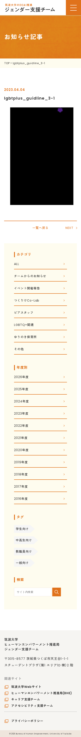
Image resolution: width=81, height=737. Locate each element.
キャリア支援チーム (25, 699)
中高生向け (24, 540)
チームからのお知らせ (30, 276)
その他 (19, 349)
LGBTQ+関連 (23, 325)
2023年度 (21, 414)
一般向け (22, 563)
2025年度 (21, 389)
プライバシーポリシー (27, 721)
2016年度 (21, 499)
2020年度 (21, 450)
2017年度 (21, 487)
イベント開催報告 (27, 288)
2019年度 (21, 462)
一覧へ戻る (40, 228)
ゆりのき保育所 (25, 337)
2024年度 (21, 402)
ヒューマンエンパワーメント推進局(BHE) (41, 693)
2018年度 (21, 475)
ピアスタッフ (23, 313)
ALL (16, 264)
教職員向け (24, 551)
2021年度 (20, 438)
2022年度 (21, 426)
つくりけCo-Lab (26, 301)
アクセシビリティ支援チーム (32, 706)
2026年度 (21, 377)
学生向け (22, 529)
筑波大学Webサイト (26, 687)
